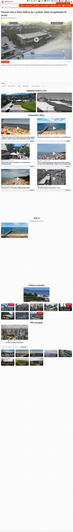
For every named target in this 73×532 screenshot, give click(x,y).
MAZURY (55, 1)
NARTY (63, 1)
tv (24, 5)
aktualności (45, 5)
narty (19, 86)
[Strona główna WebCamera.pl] (7, 2)
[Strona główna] (3, 7)
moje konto (67, 5)
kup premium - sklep (63, 3)
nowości (36, 5)
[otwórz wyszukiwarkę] (71, 2)
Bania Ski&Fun (12, 86)
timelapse (29, 5)
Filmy (6, 7)
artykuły (53, 5)
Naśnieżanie (26, 86)
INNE (68, 1)
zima (43, 86)
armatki (4, 86)
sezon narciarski (35, 86)
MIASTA (48, 1)
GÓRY (42, 1)
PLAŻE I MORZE (33, 1)
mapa (59, 5)
